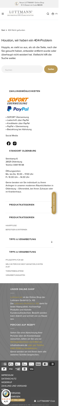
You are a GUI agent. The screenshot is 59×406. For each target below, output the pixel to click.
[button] (2, 13)
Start (3, 30)
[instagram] (15, 143)
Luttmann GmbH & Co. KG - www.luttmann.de (28, 405)
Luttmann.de (16, 297)
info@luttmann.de (18, 345)
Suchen (49, 69)
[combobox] (21, 69)
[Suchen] (45, 13)
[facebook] (8, 143)
